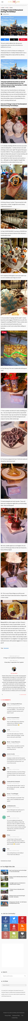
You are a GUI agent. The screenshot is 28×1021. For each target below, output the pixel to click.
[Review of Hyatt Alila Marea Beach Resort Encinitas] (4, 878)
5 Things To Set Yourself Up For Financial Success (13, 657)
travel (11, 7)
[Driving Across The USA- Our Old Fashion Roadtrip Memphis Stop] (4, 903)
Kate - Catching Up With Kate (14, 703)
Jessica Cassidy (11, 754)
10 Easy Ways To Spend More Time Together (14, 662)
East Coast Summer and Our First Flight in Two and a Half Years (17, 871)
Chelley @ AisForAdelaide (13, 781)
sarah (8, 816)
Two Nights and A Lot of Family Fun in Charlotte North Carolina (17, 883)
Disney (2, 7)
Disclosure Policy (16, 1015)
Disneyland (6, 648)
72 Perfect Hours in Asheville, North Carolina (16, 890)
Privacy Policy (8, 1015)
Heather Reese (6, 14)
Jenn (8, 767)
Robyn (8, 835)
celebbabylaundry (11, 805)
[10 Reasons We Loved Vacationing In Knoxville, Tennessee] (4, 897)
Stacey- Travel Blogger (12, 793)
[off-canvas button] (2, 2)
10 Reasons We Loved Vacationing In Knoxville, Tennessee (17, 896)
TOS (22, 1015)
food (7, 7)
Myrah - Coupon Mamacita (13, 741)
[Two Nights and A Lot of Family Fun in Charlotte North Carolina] (4, 884)
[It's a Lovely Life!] (14, 2)
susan (8, 729)
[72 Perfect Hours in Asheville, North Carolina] (4, 891)
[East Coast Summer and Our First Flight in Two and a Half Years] (4, 872)
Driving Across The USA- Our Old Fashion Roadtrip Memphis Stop (18, 902)
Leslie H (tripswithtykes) (13, 717)
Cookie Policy (15, 1017)
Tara (8, 848)
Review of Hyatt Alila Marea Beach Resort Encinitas (18, 877)
